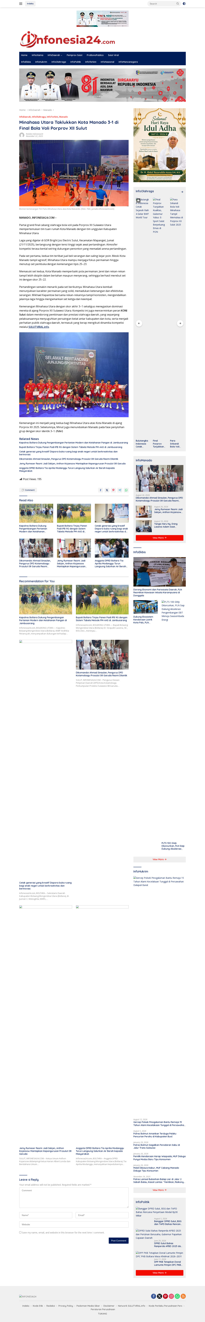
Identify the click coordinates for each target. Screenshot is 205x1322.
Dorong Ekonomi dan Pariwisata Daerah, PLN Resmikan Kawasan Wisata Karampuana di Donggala (157, 592)
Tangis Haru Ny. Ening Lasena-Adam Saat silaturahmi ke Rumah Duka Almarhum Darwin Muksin (167, 525)
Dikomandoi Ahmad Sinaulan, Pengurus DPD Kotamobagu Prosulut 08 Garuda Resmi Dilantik (68, 459)
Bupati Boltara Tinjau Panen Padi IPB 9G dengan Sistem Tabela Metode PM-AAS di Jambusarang (70, 447)
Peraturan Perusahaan (103, 1309)
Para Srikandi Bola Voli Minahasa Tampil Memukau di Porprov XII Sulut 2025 (176, 443)
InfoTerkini (90, 61)
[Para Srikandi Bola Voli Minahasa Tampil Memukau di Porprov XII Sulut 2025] (176, 318)
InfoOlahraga (59, 61)
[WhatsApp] (177, 1296)
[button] (178, 3)
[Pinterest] (165, 1296)
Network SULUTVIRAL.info (131, 1305)
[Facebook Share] (100, 490)
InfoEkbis (26, 61)
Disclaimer (109, 1305)
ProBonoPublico (95, 55)
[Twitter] (159, 1296)
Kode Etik (38, 1305)
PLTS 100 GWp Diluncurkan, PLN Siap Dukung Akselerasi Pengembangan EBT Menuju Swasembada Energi (173, 846)
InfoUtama (37, 55)
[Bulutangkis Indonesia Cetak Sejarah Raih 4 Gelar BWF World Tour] (142, 318)
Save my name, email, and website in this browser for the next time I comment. (63, 1232)
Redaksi (50, 1305)
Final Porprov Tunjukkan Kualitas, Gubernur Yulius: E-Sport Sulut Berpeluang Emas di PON (159, 443)
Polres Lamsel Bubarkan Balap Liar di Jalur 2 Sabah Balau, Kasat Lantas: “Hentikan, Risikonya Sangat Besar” (159, 1181)
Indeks (30, 3)
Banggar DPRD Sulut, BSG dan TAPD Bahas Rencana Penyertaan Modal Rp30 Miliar (168, 1223)
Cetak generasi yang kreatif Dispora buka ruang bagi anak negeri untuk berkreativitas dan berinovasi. (68, 453)
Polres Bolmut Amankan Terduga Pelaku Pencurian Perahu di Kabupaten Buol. (154, 1135)
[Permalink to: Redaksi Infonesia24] (21, 134)
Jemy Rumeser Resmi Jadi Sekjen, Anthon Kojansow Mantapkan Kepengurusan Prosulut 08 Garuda (72, 463)
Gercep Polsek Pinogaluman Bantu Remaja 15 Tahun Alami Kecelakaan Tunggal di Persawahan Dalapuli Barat (159, 1123)
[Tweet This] (107, 490)
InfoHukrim (41, 61)
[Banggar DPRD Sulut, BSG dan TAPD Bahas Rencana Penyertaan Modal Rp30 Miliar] (159, 1212)
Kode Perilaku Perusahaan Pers (165, 1305)
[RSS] (183, 1296)
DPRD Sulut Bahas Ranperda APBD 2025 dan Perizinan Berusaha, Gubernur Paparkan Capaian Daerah (168, 1245)
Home (24, 55)
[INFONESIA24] (67, 38)
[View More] (182, 191)
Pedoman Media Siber (88, 1305)
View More (158, 537)
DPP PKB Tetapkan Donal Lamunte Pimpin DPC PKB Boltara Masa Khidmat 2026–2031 (167, 1263)
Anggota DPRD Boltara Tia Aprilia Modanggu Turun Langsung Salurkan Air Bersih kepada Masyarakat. (67, 469)
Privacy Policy (65, 1305)
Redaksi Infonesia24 (34, 134)
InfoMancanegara (128, 61)
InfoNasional (107, 61)
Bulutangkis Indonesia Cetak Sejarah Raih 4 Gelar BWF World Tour (142, 443)
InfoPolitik (75, 61)
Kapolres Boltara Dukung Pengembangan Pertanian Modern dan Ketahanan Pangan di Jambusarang (73, 442)
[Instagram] (171, 1296)
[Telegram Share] (119, 490)
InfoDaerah (54, 55)
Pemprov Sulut (74, 55)
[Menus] (21, 3)
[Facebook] (153, 1296)
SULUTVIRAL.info (39, 327)
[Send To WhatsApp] (126, 490)
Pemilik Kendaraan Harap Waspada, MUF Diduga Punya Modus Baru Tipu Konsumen (159, 1158)
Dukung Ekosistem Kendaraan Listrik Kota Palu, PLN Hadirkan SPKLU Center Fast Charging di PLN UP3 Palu (144, 619)
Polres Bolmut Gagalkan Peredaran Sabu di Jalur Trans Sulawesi (156, 1146)
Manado (63, 116)
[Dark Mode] (184, 3)
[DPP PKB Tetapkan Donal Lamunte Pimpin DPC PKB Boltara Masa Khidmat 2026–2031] (159, 1254)
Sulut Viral (113, 55)
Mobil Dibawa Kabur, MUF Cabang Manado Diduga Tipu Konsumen (156, 1169)
